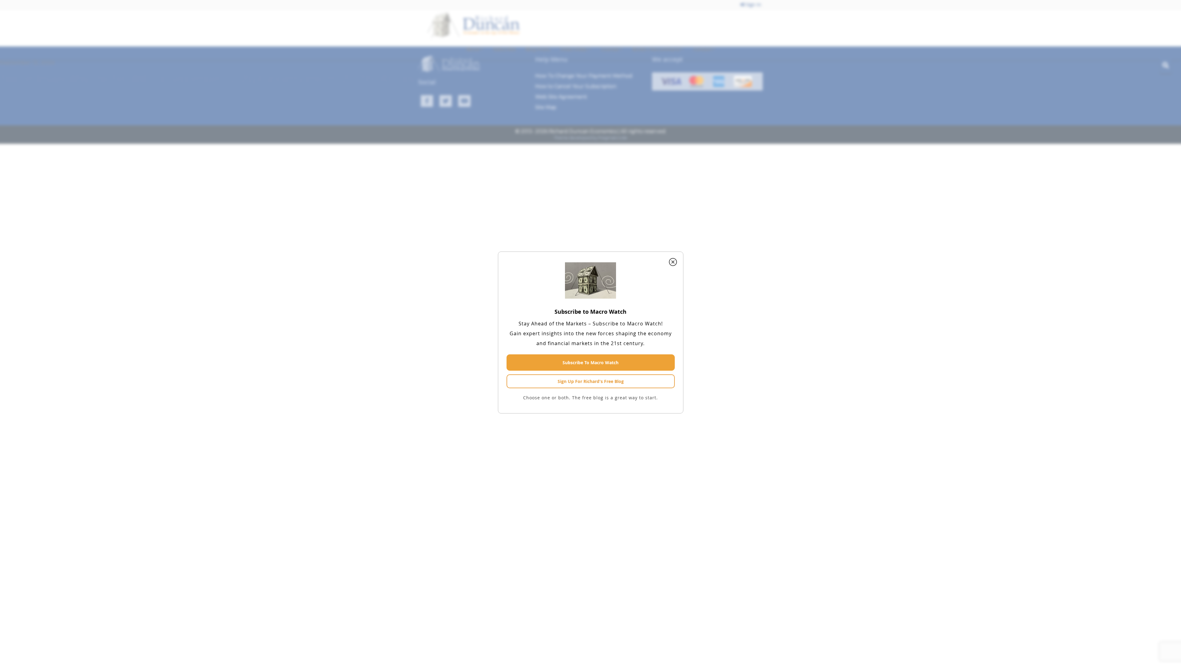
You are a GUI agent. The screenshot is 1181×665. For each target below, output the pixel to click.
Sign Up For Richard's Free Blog (591, 381)
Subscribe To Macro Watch (590, 362)
